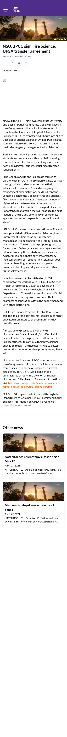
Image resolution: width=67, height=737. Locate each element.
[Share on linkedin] (12, 63)
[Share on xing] (25, 63)
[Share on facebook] (5, 63)
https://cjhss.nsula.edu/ (17, 405)
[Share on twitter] (18, 63)
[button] (5, 9)
